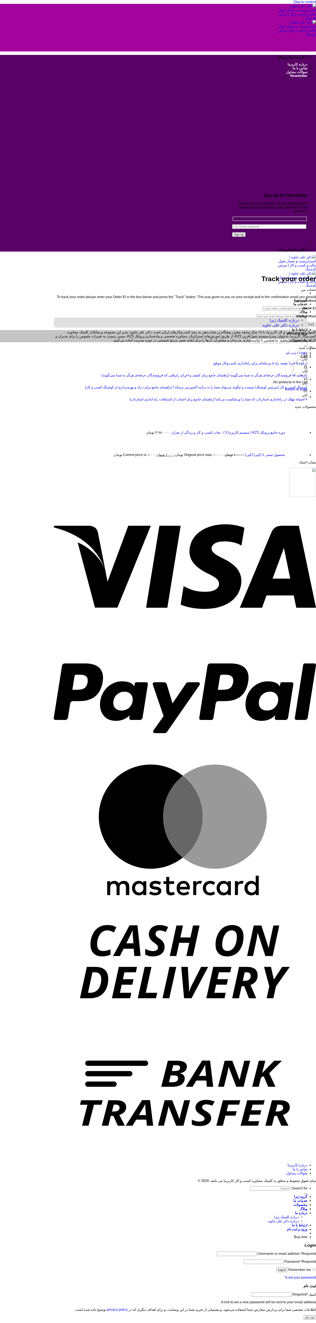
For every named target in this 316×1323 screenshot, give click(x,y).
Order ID (309, 308)
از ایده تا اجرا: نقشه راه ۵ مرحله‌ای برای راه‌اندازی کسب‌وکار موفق (260, 363)
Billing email (306, 316)
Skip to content (304, 2)
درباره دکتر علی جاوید (280, 325)
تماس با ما (300, 68)
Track (310, 324)
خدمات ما (300, 304)
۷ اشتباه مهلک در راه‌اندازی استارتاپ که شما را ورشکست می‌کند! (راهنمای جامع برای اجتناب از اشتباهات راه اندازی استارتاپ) (218, 399)
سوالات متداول (296, 72)
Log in (282, 1270)
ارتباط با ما (299, 329)
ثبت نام (309, 1317)
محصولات (300, 1205)
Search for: (299, 1188)
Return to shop (296, 389)
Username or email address (287, 1253)
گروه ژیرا (300, 1196)
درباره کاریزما (297, 64)
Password (300, 1261)
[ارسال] (305, 1193)
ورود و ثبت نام (297, 1229)
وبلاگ (303, 312)
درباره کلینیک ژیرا (284, 320)
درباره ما (301, 1213)
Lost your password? (300, 1277)
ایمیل (304, 1294)
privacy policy (117, 1309)
